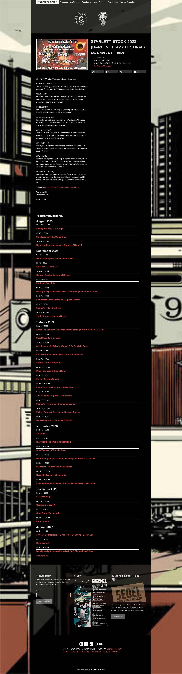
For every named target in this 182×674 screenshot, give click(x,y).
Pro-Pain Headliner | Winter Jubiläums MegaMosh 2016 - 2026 (66, 483)
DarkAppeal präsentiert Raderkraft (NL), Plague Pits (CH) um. (65, 551)
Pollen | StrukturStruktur (48, 379)
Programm (64, 2)
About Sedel (98, 2)
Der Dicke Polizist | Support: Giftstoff (54, 420)
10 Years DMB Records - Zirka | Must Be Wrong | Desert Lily (64, 534)
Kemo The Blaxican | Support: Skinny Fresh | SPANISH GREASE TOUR (70, 329)
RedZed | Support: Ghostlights (51, 475)
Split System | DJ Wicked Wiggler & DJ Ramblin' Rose (62, 346)
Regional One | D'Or (45, 283)
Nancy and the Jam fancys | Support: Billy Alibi (59, 245)
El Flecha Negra (44, 496)
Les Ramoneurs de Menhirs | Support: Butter (58, 299)
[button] (97, 71)
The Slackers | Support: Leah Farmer (54, 395)
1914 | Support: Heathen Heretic (51, 316)
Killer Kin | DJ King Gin (47, 266)
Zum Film (118, 616)
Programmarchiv (42, 556)
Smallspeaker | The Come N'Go (51, 237)
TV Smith (40, 433)
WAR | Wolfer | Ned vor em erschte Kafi (55, 258)
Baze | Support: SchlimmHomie (51, 371)
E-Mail (38, 591)
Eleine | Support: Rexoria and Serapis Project (58, 412)
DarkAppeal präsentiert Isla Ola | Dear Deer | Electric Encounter (66, 291)
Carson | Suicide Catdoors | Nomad (53, 275)
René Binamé (42, 521)
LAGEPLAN (75, 652)
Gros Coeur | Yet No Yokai (48, 513)
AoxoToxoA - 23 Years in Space (51, 450)
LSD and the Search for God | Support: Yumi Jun (59, 354)
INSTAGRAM (96, 652)
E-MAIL (66, 652)
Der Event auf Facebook (102, 66)
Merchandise (113, 2)
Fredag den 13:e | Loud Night (50, 228)
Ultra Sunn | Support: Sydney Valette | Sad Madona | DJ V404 (65, 458)
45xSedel (73, 2)
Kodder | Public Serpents (48, 362)
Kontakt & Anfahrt (127, 2)
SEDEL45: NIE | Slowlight (48, 308)
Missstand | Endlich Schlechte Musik (54, 466)
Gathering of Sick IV (46, 505)
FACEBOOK (85, 652)
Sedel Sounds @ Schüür (48, 338)
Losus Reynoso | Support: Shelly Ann (54, 387)
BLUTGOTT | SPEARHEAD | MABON (53, 442)
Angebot (85, 2)
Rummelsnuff (42, 543)
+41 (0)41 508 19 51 (114, 649)
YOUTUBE (106, 652)
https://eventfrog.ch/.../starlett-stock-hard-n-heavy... (61, 187)
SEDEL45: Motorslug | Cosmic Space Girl (56, 404)
